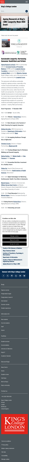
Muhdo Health (17, 156)
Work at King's (10, 382)
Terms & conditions (11, 441)
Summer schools (11, 305)
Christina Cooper (6, 143)
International (10, 301)
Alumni (8, 331)
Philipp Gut (4, 168)
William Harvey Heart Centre (9, 185)
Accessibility (9, 455)
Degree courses (11, 290)
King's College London (9, 6)
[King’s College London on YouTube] (20, 275)
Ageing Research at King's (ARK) (11, 264)
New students (10, 320)
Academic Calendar (12, 356)
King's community (11, 386)
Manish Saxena (5, 183)
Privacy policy (9, 444)
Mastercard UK (13, 146)
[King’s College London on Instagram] (11, 275)
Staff (8, 327)
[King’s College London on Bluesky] (24, 275)
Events (8, 371)
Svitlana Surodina (6, 129)
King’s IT (9, 353)
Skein (16, 133)
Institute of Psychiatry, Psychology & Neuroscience (13, 254)
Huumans (12, 158)
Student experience (12, 308)
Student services (11, 342)
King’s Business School (9, 251)
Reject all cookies (14, 240)
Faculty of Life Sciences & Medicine (12, 248)
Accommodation (11, 345)
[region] (14, 231)
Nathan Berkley (5, 156)
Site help (8, 452)
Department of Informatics (15, 131)
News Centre (10, 368)
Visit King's (9, 378)
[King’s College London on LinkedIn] (15, 275)
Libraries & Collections (12, 349)
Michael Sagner (5, 195)
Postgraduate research (12, 298)
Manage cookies (10, 459)
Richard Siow (17, 117)
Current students (11, 323)
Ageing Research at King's (8, 64)
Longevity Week (5, 73)
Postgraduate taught (12, 294)
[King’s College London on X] (7, 275)
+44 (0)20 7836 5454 (6, 396)
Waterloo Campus (22, 73)
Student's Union (11, 375)
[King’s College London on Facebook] (3, 275)
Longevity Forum (20, 77)
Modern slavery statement (12, 448)
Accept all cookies (14, 243)
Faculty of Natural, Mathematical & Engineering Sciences (12, 260)
